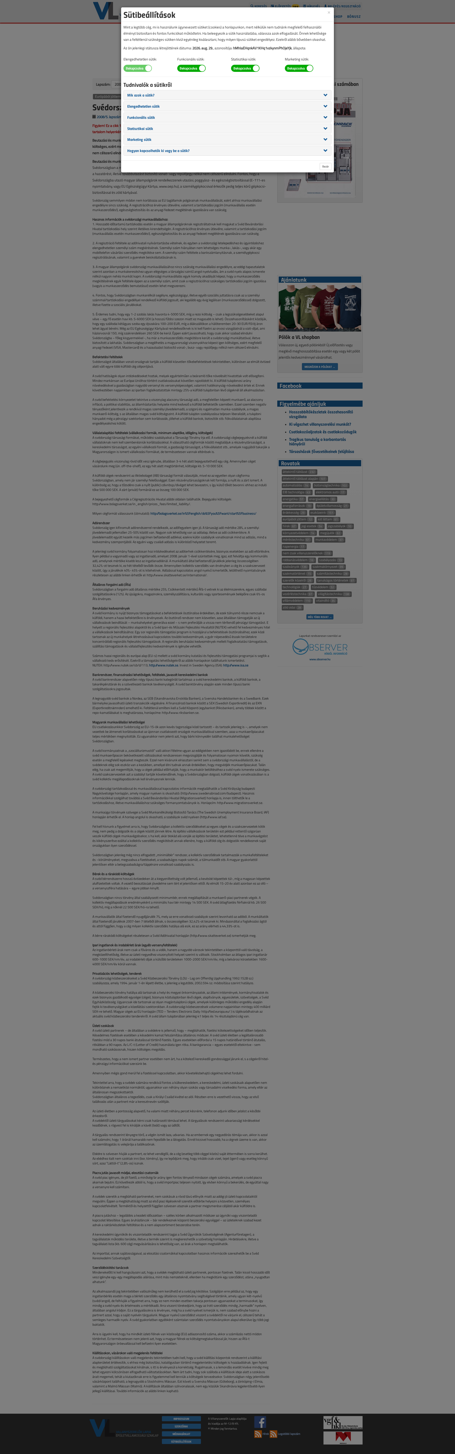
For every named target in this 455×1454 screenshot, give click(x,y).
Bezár (325, 166)
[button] (141, 95)
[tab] (227, 95)
